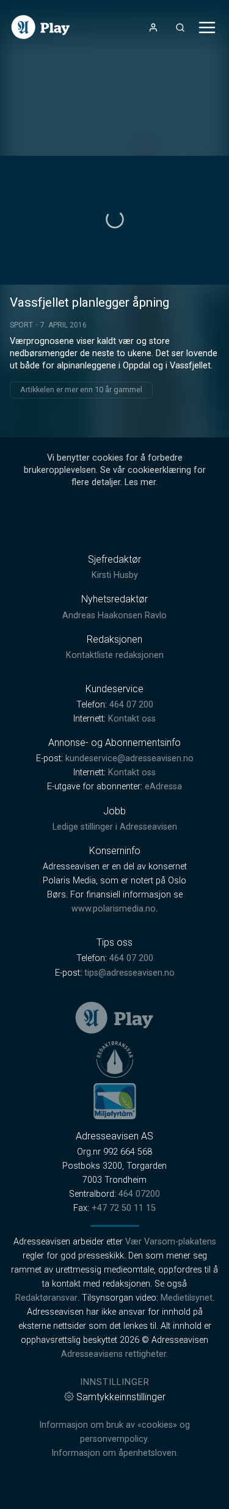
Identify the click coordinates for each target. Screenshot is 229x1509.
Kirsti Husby (115, 575)
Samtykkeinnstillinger (120, 1397)
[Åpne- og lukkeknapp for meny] (207, 27)
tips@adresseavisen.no (129, 973)
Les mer (140, 482)
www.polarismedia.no (113, 909)
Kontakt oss (132, 719)
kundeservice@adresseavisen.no (129, 758)
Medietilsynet (187, 1298)
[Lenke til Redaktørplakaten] (114, 1059)
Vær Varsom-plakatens (170, 1242)
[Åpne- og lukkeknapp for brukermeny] (153, 27)
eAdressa (163, 786)
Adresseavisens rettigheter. (114, 1354)
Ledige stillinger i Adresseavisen (115, 827)
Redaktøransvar (46, 1298)
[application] (114, 220)
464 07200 (139, 1194)
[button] (114, 219)
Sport (21, 325)
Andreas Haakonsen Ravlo (114, 615)
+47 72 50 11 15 (124, 1208)
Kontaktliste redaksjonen (115, 655)
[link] (40, 27)
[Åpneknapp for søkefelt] (180, 27)
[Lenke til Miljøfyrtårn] (114, 1101)
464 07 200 (131, 705)
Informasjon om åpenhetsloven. (114, 1453)
